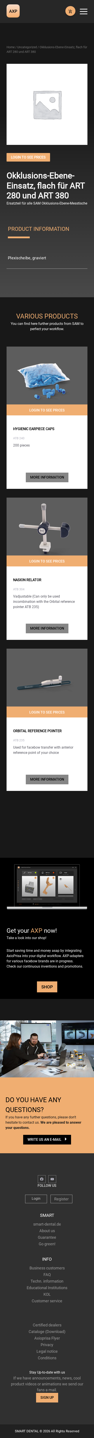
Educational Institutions (47, 1287)
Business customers (47, 1268)
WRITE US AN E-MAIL (44, 1139)
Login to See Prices (28, 157)
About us (47, 1230)
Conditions (47, 1358)
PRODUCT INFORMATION (38, 229)
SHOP (47, 987)
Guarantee (47, 1237)
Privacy (47, 1344)
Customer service (47, 1301)
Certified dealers (47, 1325)
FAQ (47, 1274)
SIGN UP (47, 1397)
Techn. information (47, 1281)
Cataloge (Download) (47, 1331)
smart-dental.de (47, 1224)
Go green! (47, 1244)
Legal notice (47, 1351)
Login (36, 1198)
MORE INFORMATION (47, 477)
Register (61, 1199)
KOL (47, 1294)
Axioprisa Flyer (47, 1338)
